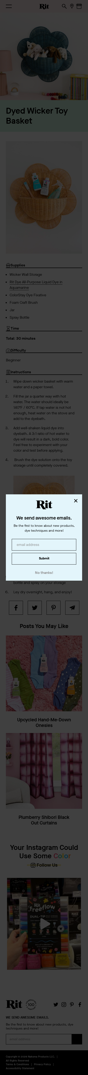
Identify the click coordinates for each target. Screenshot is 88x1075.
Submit (44, 558)
